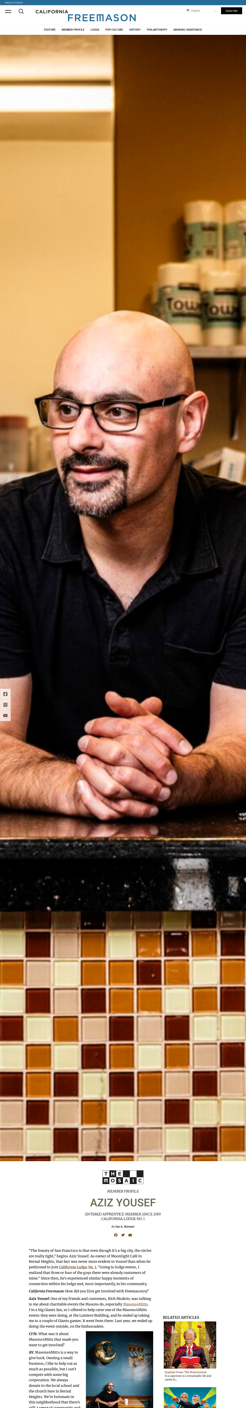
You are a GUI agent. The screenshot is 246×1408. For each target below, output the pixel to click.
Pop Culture (114, 29)
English (195, 10)
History (135, 29)
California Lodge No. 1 (77, 1267)
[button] (115, 1235)
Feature (50, 29)
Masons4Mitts (135, 1304)
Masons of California (15, 3)
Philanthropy (157, 29)
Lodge (95, 29)
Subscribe (232, 10)
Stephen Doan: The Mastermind (186, 1372)
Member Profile (73, 29)
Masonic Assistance (188, 29)
